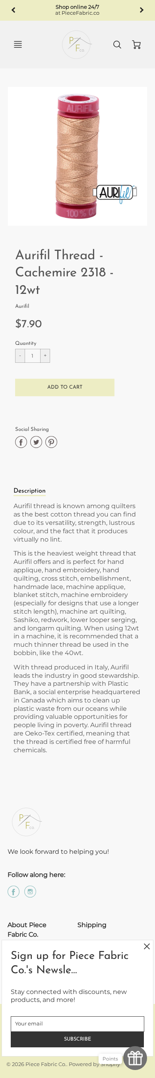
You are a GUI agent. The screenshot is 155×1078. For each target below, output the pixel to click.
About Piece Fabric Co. (27, 929)
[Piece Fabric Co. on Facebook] (13, 894)
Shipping (92, 925)
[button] (64, 387)
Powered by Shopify (94, 1064)
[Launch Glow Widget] (135, 1058)
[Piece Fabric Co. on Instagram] (30, 894)
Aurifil (22, 306)
